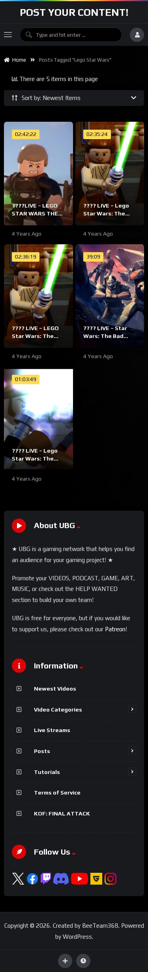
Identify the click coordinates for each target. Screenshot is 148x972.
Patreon (115, 629)
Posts (42, 751)
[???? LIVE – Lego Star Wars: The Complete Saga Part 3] (38, 418)
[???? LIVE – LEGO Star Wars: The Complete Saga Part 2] (38, 296)
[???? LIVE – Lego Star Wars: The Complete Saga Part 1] (109, 173)
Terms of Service (57, 792)
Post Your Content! (74, 12)
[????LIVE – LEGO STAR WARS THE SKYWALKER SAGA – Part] (38, 173)
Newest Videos (55, 688)
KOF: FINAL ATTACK (62, 813)
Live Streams (52, 730)
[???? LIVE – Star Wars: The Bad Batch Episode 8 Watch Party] (109, 296)
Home (18, 60)
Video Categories (58, 709)
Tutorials (47, 772)
